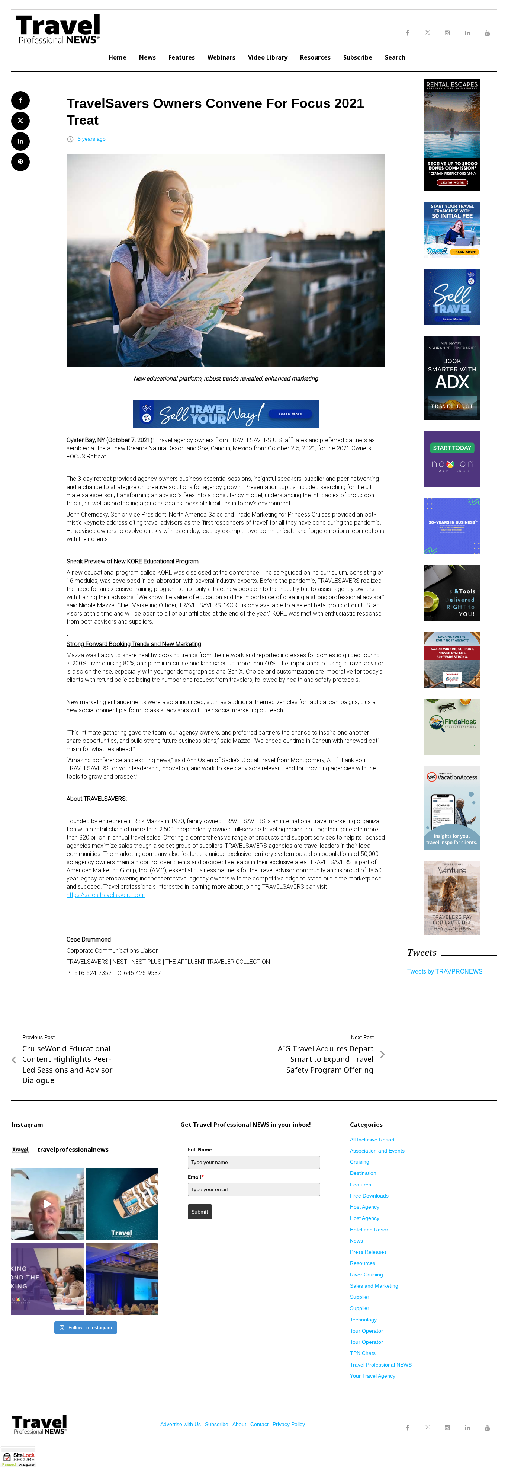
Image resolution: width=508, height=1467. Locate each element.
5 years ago (92, 139)
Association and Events (377, 1151)
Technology (363, 1320)
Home (117, 57)
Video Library (267, 57)
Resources (315, 57)
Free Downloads (369, 1196)
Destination (363, 1173)
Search (395, 57)
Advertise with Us (180, 1424)
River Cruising (366, 1275)
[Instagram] (447, 1428)
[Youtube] (487, 1428)
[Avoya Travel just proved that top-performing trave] (122, 1279)
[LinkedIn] (467, 1428)
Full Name (200, 1149)
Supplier (359, 1297)
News (147, 57)
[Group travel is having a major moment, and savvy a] (122, 1204)
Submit (200, 1211)
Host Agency (364, 1207)
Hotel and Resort (370, 1230)
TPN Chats (363, 1353)
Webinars (221, 57)
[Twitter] (427, 1420)
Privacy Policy (289, 1424)
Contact (259, 1424)
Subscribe (357, 57)
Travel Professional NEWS (381, 1365)
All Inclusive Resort (372, 1139)
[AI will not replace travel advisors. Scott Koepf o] (47, 1204)
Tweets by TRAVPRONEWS (445, 971)
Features (181, 57)
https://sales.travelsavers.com (106, 894)
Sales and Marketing (374, 1286)
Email (196, 1176)
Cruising (359, 1162)
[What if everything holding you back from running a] (47, 1279)
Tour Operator (366, 1331)
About (239, 1424)
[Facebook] (407, 1428)
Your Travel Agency (372, 1376)
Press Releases (368, 1252)
